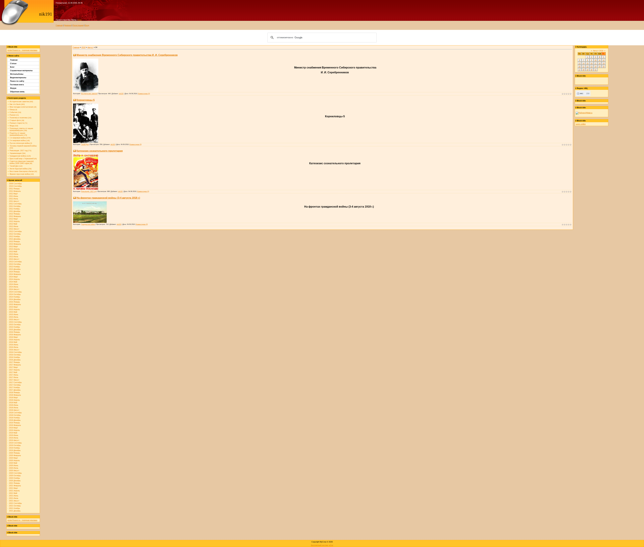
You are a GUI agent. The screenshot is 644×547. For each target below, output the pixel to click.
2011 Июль (13, 199)
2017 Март (13, 367)
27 (579, 70)
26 (604, 66)
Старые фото (15, 120)
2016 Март (13, 337)
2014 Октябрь (15, 294)
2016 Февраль (15, 335)
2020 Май (13, 463)
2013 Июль (13, 257)
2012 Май (13, 224)
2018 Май (13, 403)
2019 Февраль (15, 425)
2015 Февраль (15, 304)
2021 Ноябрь (14, 508)
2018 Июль (13, 408)
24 (596, 66)
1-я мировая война (18, 138)
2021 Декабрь (15, 511)
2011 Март (13, 194)
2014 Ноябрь (14, 297)
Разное (13, 115)
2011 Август (14, 201)
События (13, 112)
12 (604, 60)
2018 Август (14, 410)
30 (592, 70)
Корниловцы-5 (85, 99)
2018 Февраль (15, 395)
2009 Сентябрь (15, 184)
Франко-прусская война (20, 174)
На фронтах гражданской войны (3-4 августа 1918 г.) (108, 197)
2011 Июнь (13, 196)
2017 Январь (14, 362)
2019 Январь (14, 423)
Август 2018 (598, 51)
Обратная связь (17, 92)
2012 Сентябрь (15, 231)
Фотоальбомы (16, 74)
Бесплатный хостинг (319, 545)
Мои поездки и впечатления (21, 107)
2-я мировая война (18, 140)
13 (579, 63)
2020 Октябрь (15, 476)
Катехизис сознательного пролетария (99, 150)
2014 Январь (14, 272)
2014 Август (14, 289)
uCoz (331, 545)
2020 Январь (14, 453)
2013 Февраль (15, 244)
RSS (80, 20)
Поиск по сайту (17, 81)
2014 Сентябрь (15, 292)
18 (600, 63)
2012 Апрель (14, 221)
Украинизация (15, 153)
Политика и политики (18, 118)
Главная (59, 25)
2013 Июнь (13, 254)
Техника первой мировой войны (23, 146)
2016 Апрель (14, 340)
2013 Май (13, 252)
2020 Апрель (14, 460)
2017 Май (13, 372)
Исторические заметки (19, 102)
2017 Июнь (13, 375)
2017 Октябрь (15, 385)
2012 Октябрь (15, 234)
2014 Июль (13, 287)
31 (596, 70)
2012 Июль (13, 226)
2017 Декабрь (15, 390)
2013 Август (14, 259)
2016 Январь (14, 332)
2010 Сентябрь (15, 186)
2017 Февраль (15, 365)
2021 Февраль (15, 486)
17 (596, 63)
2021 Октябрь (15, 506)
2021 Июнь (13, 496)
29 (587, 70)
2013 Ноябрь (14, 267)
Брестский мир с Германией (22, 159)
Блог (12, 67)
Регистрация (78, 25)
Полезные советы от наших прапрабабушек (21, 129)
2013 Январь (14, 241)
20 (579, 66)
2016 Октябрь (15, 355)
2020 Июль (13, 468)
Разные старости (17, 123)
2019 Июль (13, 438)
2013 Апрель (14, 249)
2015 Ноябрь (14, 327)
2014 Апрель (14, 279)
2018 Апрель (14, 400)
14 (583, 63)
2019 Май (13, 433)
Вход (87, 25)
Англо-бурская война (19, 169)
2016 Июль (13, 347)
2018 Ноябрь (14, 418)
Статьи (13, 63)
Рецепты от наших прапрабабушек (17, 134)
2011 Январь (14, 189)
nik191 (121, 93)
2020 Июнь (13, 465)
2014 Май (13, 282)
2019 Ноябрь (14, 448)
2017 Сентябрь (15, 382)
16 (592, 63)
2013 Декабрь (15, 269)
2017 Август (14, 380)
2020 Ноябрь (14, 478)
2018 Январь (14, 392)
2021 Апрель (14, 491)
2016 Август (14, 350)
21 (583, 66)
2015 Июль (13, 317)
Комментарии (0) (144, 93)
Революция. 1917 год (18, 151)
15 (587, 63)
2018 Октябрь (15, 415)
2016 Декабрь (15, 360)
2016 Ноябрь (14, 357)
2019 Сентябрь (15, 443)
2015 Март (13, 307)
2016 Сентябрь (15, 352)
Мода (12, 126)
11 (600, 60)
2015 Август (14, 319)
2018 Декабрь (15, 420)
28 (583, 70)
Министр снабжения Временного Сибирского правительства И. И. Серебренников (127, 55)
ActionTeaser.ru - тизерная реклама (22, 50)
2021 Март (13, 488)
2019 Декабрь (15, 450)
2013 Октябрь (15, 264)
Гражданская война (18, 156)
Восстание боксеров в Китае (22, 171)
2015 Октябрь (15, 325)
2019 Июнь (13, 435)
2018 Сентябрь (15, 413)
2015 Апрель (14, 309)
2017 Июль (13, 377)
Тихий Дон (14, 166)
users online (581, 124)
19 (604, 63)
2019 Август (14, 440)
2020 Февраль (15, 455)
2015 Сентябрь (15, 322)
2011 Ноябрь (14, 209)
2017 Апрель (14, 370)
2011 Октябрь (15, 206)
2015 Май (13, 312)
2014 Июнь (13, 284)
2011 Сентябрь (15, 204)
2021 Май (13, 493)
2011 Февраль (15, 191)
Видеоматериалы (18, 78)
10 (596, 60)
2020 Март (13, 458)
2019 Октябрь (15, 445)
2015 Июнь (13, 314)
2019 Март (13, 428)
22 (587, 66)
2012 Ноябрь (14, 236)
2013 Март (13, 246)
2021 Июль (13, 498)
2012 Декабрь (15, 239)
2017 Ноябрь (14, 387)
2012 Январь (14, 214)
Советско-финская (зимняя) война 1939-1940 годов (22, 162)
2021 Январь (14, 483)
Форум (13, 88)
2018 (84, 47)
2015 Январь (14, 302)
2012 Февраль (15, 216)
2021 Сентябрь (15, 503)
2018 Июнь (13, 405)
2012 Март (13, 219)
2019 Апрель (14, 430)
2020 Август (14, 470)
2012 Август (14, 229)
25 (600, 66)
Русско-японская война (20, 143)
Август (90, 47)
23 (592, 66)
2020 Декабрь (15, 481)
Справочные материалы (21, 70)
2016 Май (13, 342)
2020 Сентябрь (15, 473)
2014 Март (13, 277)
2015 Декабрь (15, 330)
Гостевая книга (17, 85)
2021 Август (14, 501)
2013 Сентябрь (15, 262)
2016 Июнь (13, 345)
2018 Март (13, 397)
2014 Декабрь (15, 299)
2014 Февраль (15, 274)
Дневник (67, 25)
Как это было (15, 104)
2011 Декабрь (14, 211)
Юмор (12, 110)
